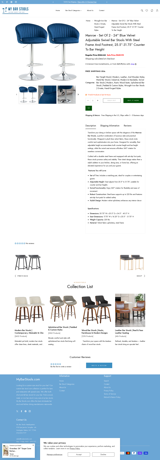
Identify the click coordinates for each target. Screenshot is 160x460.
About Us (62, 387)
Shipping (89, 58)
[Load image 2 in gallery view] (47, 94)
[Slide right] (78, 94)
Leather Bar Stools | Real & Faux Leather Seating (129, 331)
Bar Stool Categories (66, 384)
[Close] (19, 445)
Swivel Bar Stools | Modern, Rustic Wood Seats (120, 81)
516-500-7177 (21, 433)
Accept (79, 454)
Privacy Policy (108, 390)
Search (106, 381)
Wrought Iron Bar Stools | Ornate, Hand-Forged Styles (100, 25)
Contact (62, 390)
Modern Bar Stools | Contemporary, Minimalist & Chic (29, 331)
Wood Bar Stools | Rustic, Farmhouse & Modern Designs (95, 331)
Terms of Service (110, 394)
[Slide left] (16, 94)
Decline (103, 454)
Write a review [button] (99, 366)
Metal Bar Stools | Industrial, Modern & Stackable (117, 79)
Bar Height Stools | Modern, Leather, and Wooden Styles (120, 77)
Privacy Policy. (75, 448)
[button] (106, 2)
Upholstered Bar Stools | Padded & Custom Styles (120, 84)
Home (88, 20)
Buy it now (133, 100)
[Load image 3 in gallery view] (67, 94)
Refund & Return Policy (112, 397)
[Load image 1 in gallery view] (28, 94)
